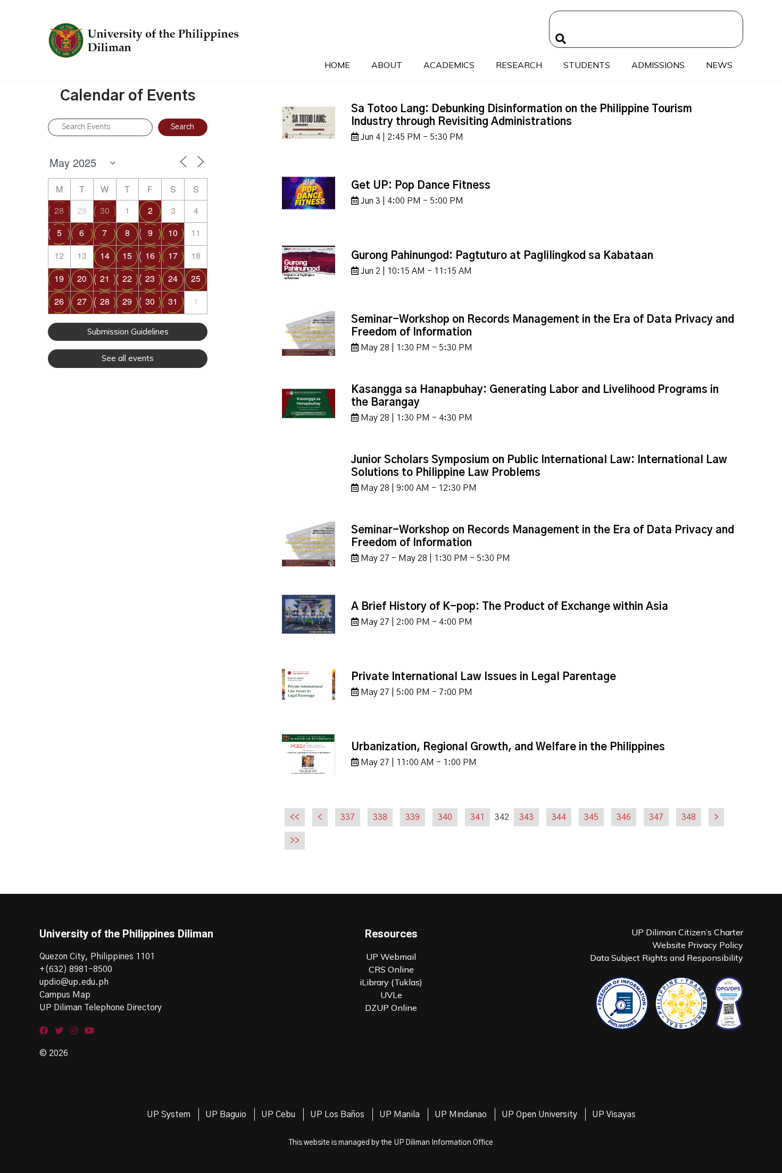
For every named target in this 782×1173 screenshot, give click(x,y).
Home (337, 65)
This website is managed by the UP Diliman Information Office (391, 1142)
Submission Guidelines (128, 331)
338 (380, 817)
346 (624, 817)
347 (656, 817)
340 (445, 817)
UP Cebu (278, 1114)
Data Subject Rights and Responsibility (666, 957)
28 (59, 210)
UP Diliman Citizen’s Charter (687, 932)
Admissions (658, 65)
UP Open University (539, 1114)
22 (127, 278)
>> (295, 840)
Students (586, 65)
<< (295, 817)
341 (477, 817)
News (719, 65)
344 (559, 817)
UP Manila (399, 1114)
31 (173, 301)
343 (526, 817)
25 (196, 278)
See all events (128, 358)
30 (105, 210)
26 (59, 301)
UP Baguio (225, 1114)
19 (59, 278)
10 (173, 233)
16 (150, 255)
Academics (449, 65)
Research (519, 65)
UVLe (391, 995)
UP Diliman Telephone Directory (100, 1007)
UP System (168, 1114)
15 (127, 255)
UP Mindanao (461, 1114)
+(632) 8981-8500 (75, 969)
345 (591, 817)
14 (105, 255)
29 (127, 301)
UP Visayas (614, 1114)
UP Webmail (391, 956)
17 (173, 255)
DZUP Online (391, 1007)
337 (347, 817)
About (386, 65)
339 (412, 817)
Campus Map (64, 995)
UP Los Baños (337, 1114)
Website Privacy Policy (697, 945)
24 (173, 278)
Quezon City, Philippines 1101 (97, 956)
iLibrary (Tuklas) (391, 982)
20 (82, 278)
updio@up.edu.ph (74, 982)
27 (82, 301)
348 (688, 817)
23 (150, 278)
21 (105, 278)
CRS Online (391, 969)
